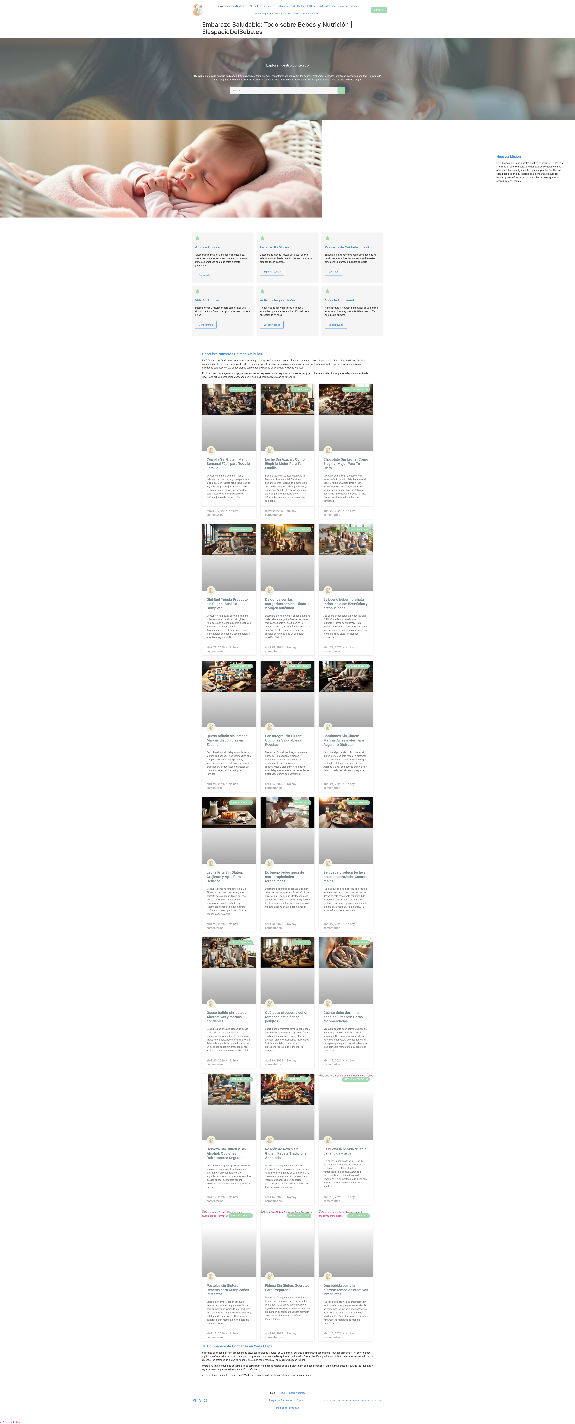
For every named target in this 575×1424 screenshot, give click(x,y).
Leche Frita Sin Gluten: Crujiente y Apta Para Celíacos (225, 876)
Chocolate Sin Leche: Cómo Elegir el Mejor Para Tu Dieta (345, 463)
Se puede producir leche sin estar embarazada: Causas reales (345, 876)
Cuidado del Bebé (306, 6)
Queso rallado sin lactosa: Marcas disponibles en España (227, 740)
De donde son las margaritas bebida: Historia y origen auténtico (287, 603)
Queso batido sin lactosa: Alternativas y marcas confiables (227, 1017)
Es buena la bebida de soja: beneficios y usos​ (345, 1151)
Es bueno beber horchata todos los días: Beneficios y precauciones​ (345, 603)
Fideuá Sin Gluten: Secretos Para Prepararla (287, 1287)
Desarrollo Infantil (348, 6)
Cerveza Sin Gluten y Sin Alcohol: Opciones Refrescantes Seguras (226, 1153)
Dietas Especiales (264, 13)
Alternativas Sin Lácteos (262, 6)
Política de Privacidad (287, 1407)
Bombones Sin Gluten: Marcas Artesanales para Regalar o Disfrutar (343, 740)
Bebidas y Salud (286, 6)
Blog (282, 1392)
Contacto (301, 1400)
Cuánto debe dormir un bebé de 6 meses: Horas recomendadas (343, 1017)
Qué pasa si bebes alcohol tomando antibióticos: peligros (286, 1017)
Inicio (220, 6)
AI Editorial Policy (10, 1422)
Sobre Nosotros (311, 13)
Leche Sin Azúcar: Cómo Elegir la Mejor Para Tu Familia (285, 463)
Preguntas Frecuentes (280, 1400)
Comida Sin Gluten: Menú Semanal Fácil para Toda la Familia (228, 463)
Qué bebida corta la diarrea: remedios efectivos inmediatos (345, 1289)
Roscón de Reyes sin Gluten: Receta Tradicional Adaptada (286, 1153)
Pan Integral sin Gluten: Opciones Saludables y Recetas (283, 740)
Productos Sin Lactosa (288, 13)
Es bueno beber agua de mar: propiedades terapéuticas (284, 876)
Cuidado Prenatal (327, 6)
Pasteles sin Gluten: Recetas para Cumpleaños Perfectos (228, 1289)
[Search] (341, 90)
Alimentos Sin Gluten (236, 6)
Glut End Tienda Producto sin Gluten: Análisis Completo (227, 603)
